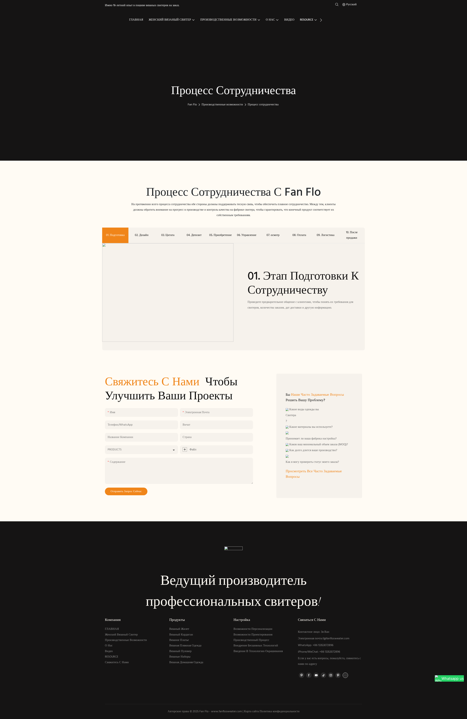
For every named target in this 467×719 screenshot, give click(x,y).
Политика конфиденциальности (280, 711)
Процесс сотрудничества (263, 104)
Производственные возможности (222, 104)
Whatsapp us (452, 678)
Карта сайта (251, 711)
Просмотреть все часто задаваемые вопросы (314, 474)
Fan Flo (192, 104)
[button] (321, 20)
